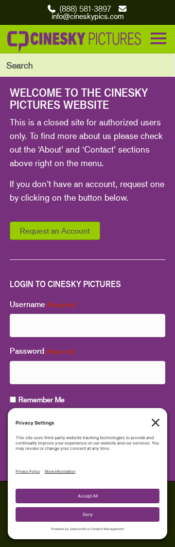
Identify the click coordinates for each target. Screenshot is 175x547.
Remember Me (41, 399)
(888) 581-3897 (85, 8)
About (50, 149)
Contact (99, 149)
